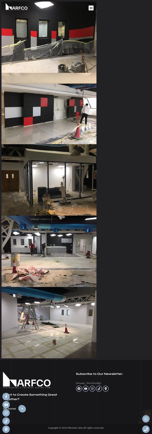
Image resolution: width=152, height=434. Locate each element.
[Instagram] (92, 389)
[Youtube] (86, 389)
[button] (91, 8)
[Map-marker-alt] (106, 389)
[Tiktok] (99, 389)
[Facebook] (79, 389)
